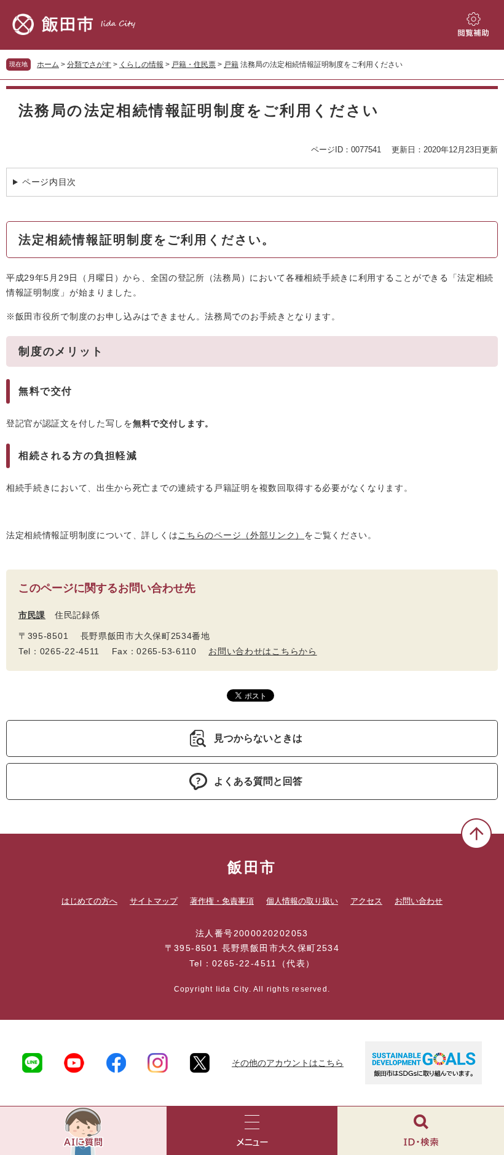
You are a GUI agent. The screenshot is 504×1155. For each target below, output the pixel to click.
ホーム (48, 64)
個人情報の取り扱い (302, 901)
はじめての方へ (89, 901)
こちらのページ (241, 535)
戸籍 (231, 64)
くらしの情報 (141, 64)
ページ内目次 (49, 182)
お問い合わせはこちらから (262, 651)
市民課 (31, 615)
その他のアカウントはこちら (288, 1063)
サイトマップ (154, 901)
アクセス (366, 901)
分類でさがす (89, 64)
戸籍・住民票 (193, 64)
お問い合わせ (419, 901)
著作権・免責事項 (222, 901)
